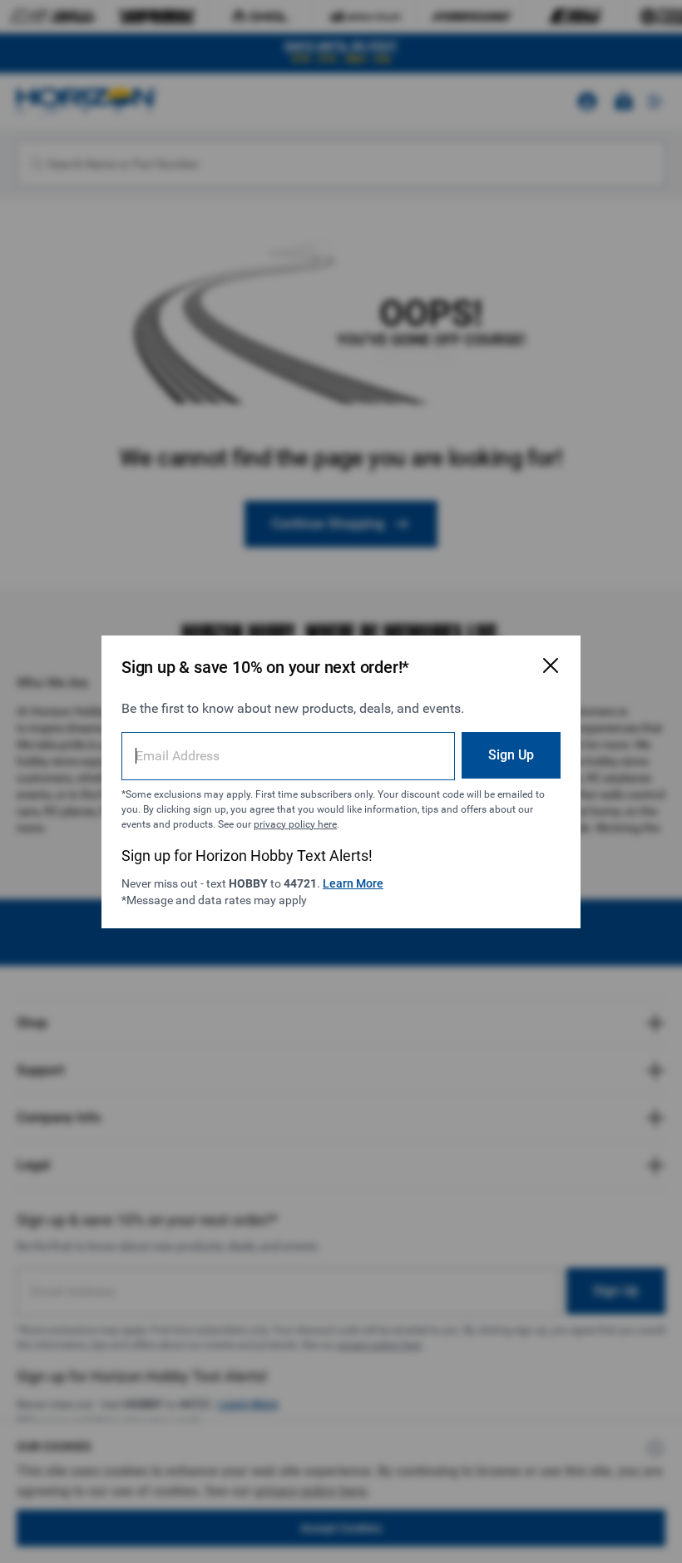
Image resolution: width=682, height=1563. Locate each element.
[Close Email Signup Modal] (551, 665)
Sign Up (511, 755)
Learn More (353, 883)
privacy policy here (295, 824)
